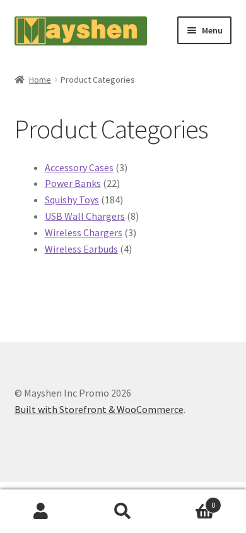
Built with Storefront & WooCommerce (99, 409)
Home (40, 79)
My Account (41, 511)
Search (123, 511)
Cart (189, 500)
